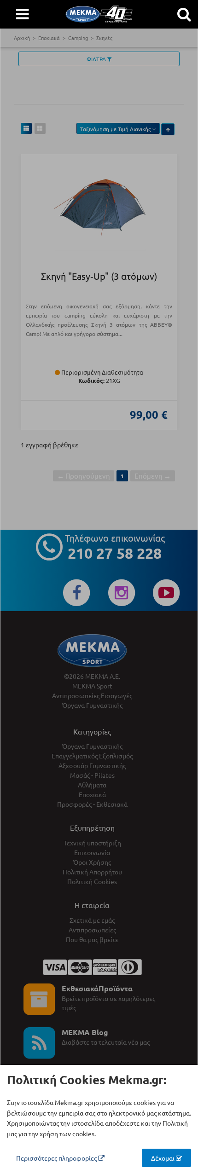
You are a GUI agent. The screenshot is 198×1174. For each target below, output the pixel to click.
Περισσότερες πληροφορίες (57, 1158)
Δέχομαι (163, 1158)
